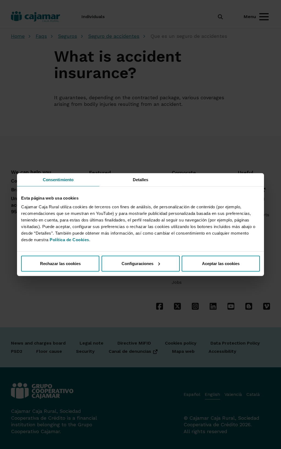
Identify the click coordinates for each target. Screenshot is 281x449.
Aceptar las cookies (221, 263)
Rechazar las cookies (60, 263)
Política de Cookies (69, 239)
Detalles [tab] (140, 179)
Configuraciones (137, 263)
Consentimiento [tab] (58, 179)
